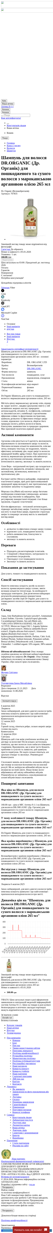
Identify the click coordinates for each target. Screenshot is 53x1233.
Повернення (18, 1107)
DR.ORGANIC (34, 368)
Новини (16, 1040)
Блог (14, 1043)
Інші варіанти (13, 326)
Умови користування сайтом (26, 1048)
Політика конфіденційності (25, 1053)
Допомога (11, 1086)
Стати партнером (20, 1143)
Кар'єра (16, 1081)
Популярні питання (21, 1109)
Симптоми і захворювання (25, 1133)
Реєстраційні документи (24, 1063)
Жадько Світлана (9, 672)
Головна (11, 143)
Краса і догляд (13, 145)
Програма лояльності (22, 1050)
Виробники (18, 1138)
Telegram (5, 287)
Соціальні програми (22, 1076)
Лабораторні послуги (22, 1120)
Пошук (5, 138)
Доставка (16, 1097)
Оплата (16, 1099)
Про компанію (14, 1038)
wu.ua (32, 1184)
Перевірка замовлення (23, 1102)
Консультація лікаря (16, 125)
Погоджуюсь (7, 1187)
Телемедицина (14, 1033)
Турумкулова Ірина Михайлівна (16, 683)
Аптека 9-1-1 (7, 106)
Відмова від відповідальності (15, 1177)
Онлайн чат (7, 1018)
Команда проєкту (20, 1068)
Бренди (16, 1135)
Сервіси (10, 1115)
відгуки (10, 329)
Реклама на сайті (20, 1145)
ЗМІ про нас (18, 1079)
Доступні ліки (19, 1122)
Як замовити (18, 1089)
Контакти (17, 1084)
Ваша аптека (18, 1127)
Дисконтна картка (21, 1125)
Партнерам (12, 1140)
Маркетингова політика (23, 1058)
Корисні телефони (21, 1112)
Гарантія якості (19, 1104)
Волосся (11, 148)
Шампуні (11, 150)
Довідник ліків (19, 1130)
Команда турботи (20, 1071)
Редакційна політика (22, 1056)
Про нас (16, 1045)
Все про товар (13, 334)
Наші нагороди (19, 1066)
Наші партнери (19, 1074)
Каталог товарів (14, 1025)
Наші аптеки (13, 1028)
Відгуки (11, 340)
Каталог (5, 109)
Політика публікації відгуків (26, 1061)
